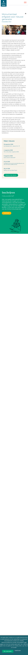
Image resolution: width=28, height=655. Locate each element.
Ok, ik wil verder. (8, 651)
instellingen (18, 650)
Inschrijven (6, 213)
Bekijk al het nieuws (11, 175)
